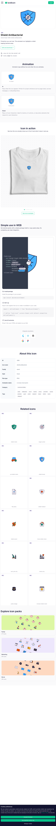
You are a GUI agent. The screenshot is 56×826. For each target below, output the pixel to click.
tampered (34, 394)
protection (20, 394)
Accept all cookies (28, 817)
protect (29, 394)
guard (25, 394)
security (51, 391)
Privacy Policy (44, 812)
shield (19, 391)
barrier (49, 394)
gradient (15, 55)
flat (11, 55)
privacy (40, 391)
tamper (39, 394)
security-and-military (22, 387)
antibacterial (24, 391)
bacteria (35, 391)
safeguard (20, 396)
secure (30, 391)
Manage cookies (28, 823)
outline (5, 55)
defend (44, 394)
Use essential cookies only (28, 820)
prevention (46, 391)
